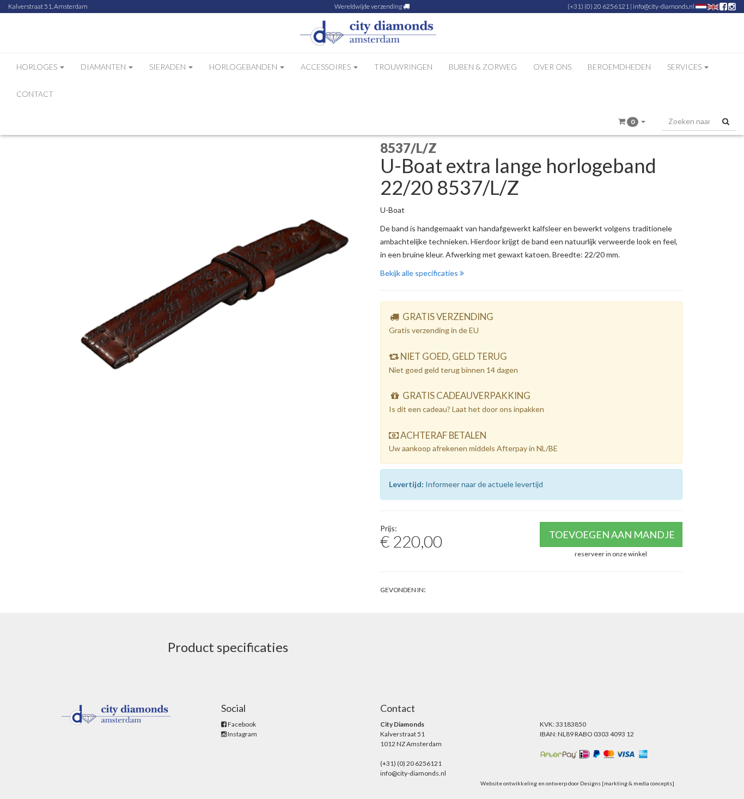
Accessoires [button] (326, 66)
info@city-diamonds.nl (663, 6)
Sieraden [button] (168, 66)
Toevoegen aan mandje (612, 534)
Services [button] (685, 66)
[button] (632, 122)
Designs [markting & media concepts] (627, 783)
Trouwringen (403, 66)
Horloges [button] (37, 66)
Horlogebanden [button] (244, 66)
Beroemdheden (619, 66)
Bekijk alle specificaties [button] (420, 273)
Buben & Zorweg (483, 66)
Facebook (241, 724)
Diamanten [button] (104, 66)
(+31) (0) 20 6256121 (598, 6)
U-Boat (392, 209)
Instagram (242, 734)
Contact (34, 94)
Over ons (552, 66)
